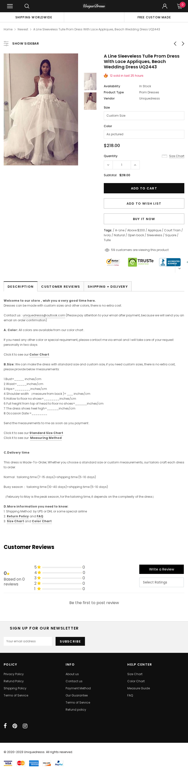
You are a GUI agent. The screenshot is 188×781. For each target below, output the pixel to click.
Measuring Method (46, 438)
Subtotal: (110, 175)
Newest (23, 29)
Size (107, 107)
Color (108, 126)
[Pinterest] (14, 726)
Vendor (109, 98)
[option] (34, 17)
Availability (112, 86)
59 (113, 250)
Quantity (111, 156)
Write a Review (161, 569)
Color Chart (42, 521)
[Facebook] (5, 726)
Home (8, 29)
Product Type (114, 92)
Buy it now (144, 219)
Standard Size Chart (46, 433)
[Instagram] (25, 726)
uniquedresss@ (44, 315)
